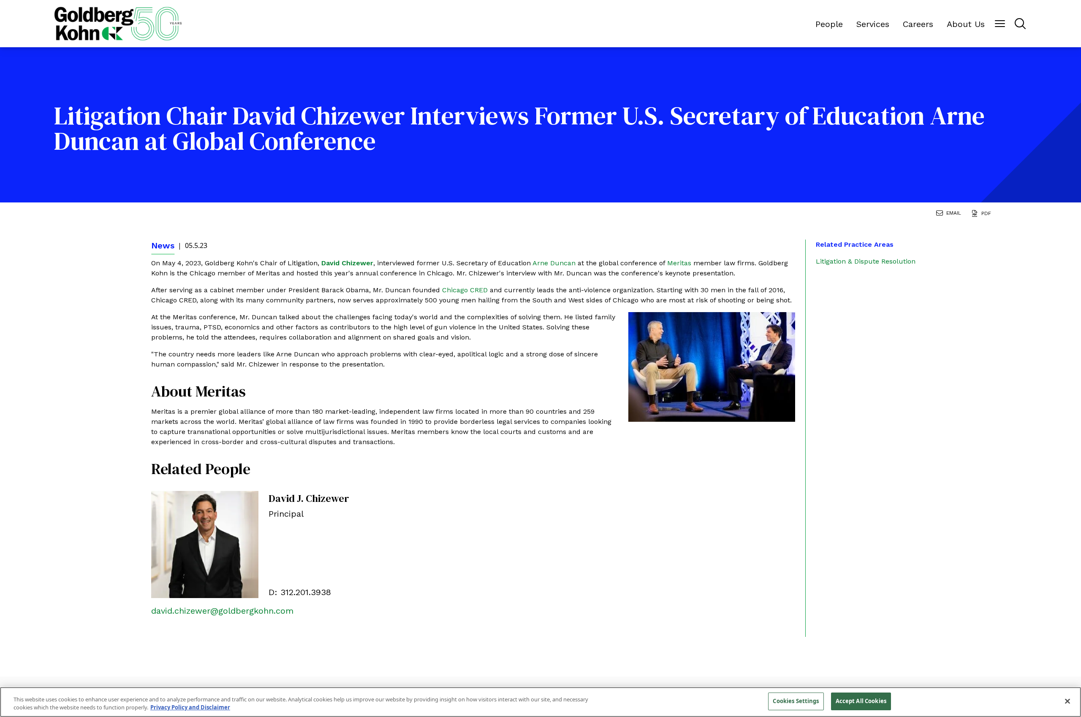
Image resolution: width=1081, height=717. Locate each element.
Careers (918, 24)
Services (872, 24)
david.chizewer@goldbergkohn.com (222, 611)
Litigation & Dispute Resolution (865, 261)
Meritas (680, 263)
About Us (966, 24)
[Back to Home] (118, 23)
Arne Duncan (555, 263)
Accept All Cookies (861, 701)
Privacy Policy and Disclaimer (190, 708)
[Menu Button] (1000, 23)
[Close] (1067, 701)
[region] (540, 702)
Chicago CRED (465, 290)
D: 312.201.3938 (300, 592)
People (829, 24)
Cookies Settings (796, 701)
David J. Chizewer (309, 498)
